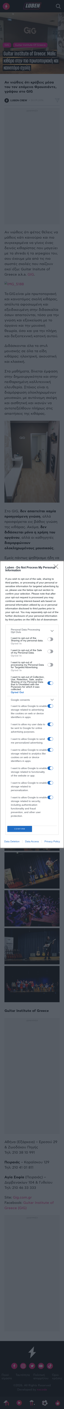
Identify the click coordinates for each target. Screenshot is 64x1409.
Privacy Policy (52, 841)
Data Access (32, 841)
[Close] (57, 567)
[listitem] (32, 630)
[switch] (50, 639)
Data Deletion (12, 841)
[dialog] (32, 704)
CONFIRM (19, 829)
